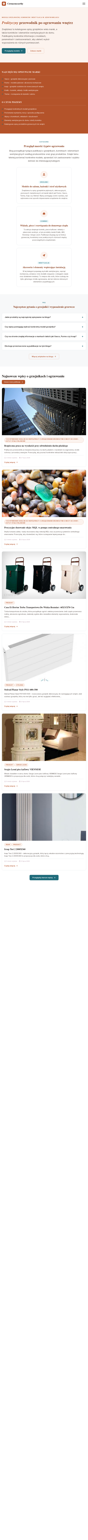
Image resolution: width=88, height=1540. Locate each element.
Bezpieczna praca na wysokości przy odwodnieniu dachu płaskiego (36, 445)
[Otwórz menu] (84, 3)
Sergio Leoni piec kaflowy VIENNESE (22, 769)
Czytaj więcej (9, 462)
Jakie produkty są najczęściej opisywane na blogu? (28, 317)
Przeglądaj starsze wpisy (42, 878)
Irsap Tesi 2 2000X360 (14, 849)
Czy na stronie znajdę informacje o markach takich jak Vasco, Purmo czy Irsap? (41, 336)
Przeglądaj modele (12, 51)
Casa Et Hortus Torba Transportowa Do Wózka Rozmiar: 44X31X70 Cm (39, 607)
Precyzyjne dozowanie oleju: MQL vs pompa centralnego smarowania (37, 527)
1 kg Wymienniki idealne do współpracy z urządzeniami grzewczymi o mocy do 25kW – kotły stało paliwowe (42, 440)
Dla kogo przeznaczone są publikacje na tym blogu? (28, 346)
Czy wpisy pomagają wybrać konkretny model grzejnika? (30, 327)
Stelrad (19, 685)
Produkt (9, 603)
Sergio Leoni (21, 765)
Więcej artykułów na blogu (42, 356)
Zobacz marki (35, 51)
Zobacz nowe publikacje (12, 382)
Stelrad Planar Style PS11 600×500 (21, 689)
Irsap (8, 844)
